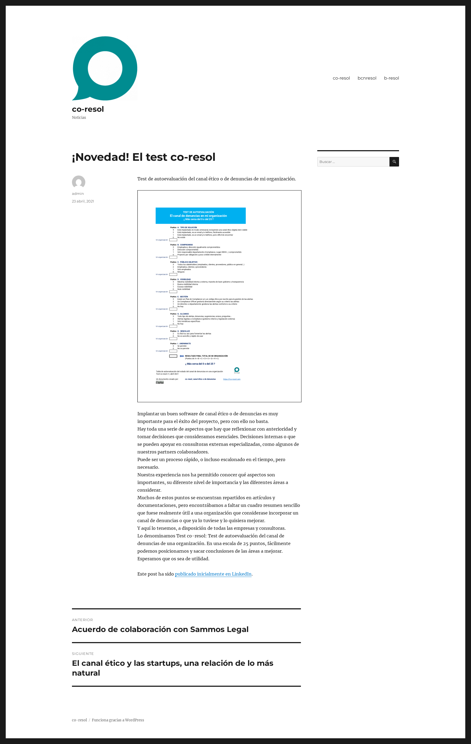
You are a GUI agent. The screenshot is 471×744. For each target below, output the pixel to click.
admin (78, 193)
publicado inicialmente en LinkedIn (213, 574)
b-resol (391, 78)
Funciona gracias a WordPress (118, 720)
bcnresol (367, 78)
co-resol (88, 109)
